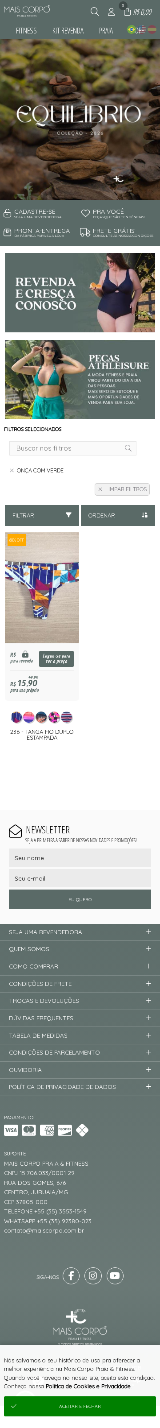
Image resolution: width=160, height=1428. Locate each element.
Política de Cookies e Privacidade (88, 1386)
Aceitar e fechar (80, 1406)
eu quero (80, 899)
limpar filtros (126, 489)
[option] (80, 119)
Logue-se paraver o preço (56, 659)
